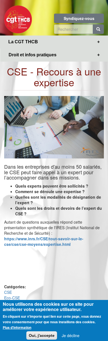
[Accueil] (18, 17)
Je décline (70, 335)
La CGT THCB (23, 41)
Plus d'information (17, 327)
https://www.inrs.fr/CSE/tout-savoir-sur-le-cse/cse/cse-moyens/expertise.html (43, 241)
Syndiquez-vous (79, 18)
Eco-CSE (12, 297)
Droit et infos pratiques (32, 54)
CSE (8, 292)
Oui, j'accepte (42, 335)
